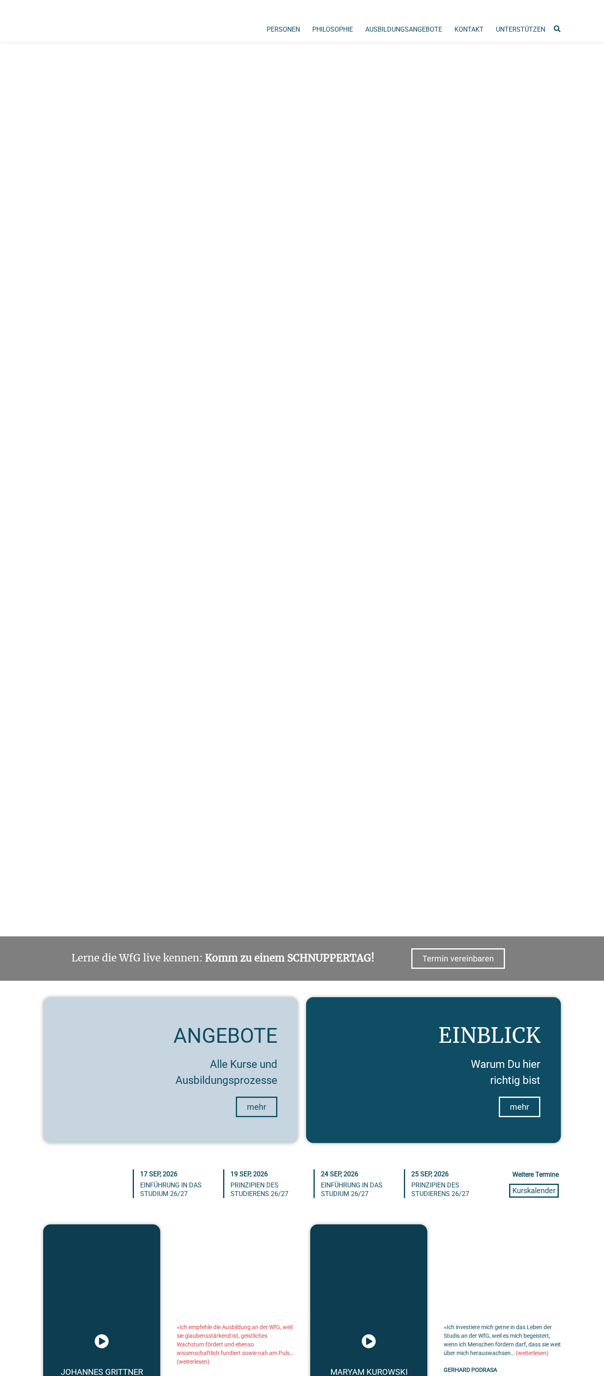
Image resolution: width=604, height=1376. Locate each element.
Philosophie (332, 29)
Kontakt (469, 29)
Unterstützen (520, 29)
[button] (557, 29)
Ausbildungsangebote (403, 29)
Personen (283, 29)
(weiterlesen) (193, 1361)
